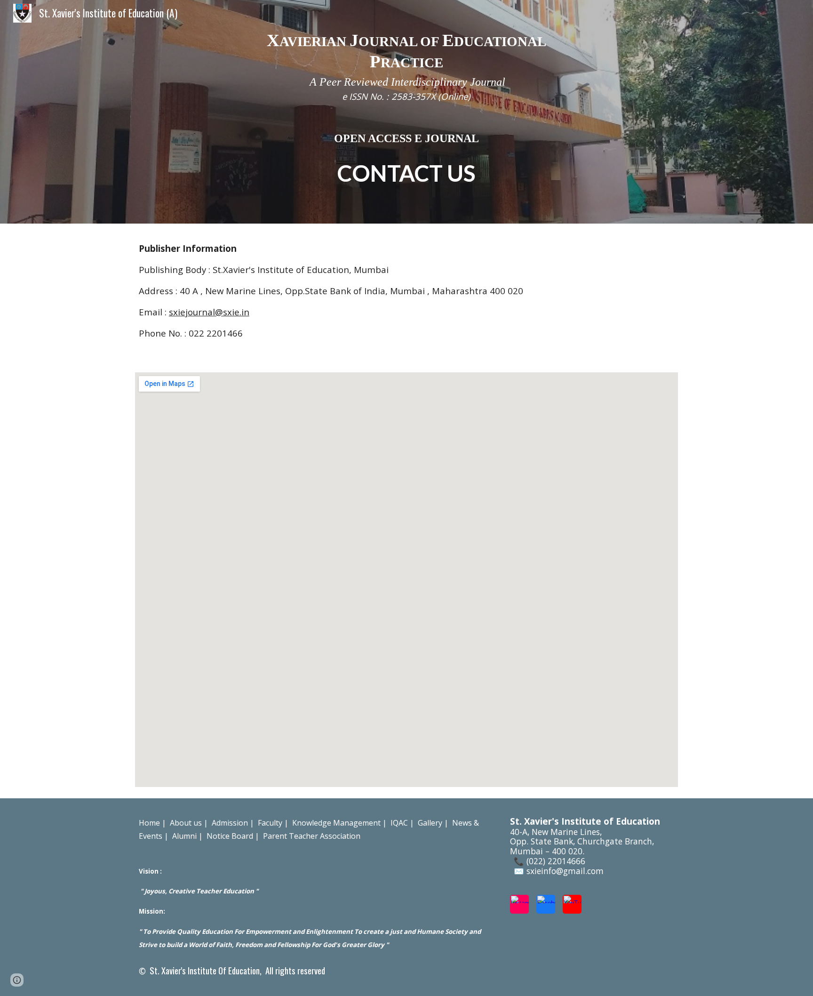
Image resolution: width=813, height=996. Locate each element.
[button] (17, 980)
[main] (406, 111)
